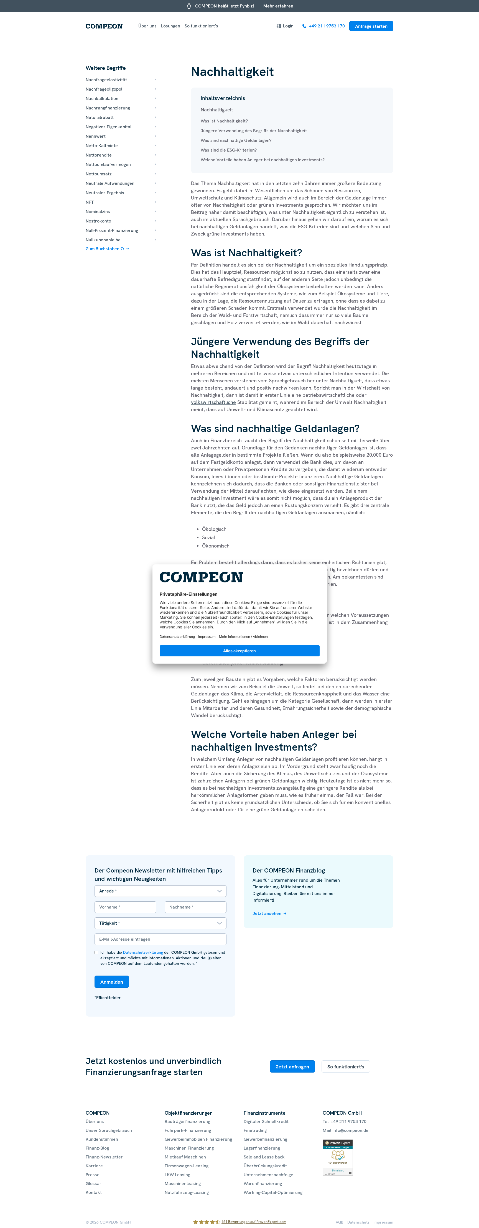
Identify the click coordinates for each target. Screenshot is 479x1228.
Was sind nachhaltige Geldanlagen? (236, 140)
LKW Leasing (177, 1175)
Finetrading (255, 1130)
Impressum (383, 1222)
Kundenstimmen (102, 1139)
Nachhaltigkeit (217, 109)
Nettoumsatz (99, 174)
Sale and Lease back (264, 1157)
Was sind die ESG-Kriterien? (229, 150)
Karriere (94, 1166)
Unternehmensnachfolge (268, 1175)
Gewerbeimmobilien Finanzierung (198, 1139)
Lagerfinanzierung (262, 1148)
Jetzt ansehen (267, 913)
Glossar (93, 1183)
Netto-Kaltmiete (102, 146)
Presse (93, 1175)
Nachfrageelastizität (106, 80)
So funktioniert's (345, 1066)
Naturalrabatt (100, 117)
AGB (339, 1222)
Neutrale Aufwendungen (110, 183)
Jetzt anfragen (292, 1066)
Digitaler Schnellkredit (266, 1121)
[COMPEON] (104, 26)
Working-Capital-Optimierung (273, 1192)
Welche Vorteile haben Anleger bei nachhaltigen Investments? (263, 160)
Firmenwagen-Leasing (186, 1166)
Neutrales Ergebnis (105, 193)
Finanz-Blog (97, 1148)
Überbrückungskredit (265, 1166)
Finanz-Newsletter (104, 1157)
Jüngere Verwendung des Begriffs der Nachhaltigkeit (254, 131)
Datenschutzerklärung (143, 952)
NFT (90, 202)
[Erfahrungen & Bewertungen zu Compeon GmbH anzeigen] (338, 1142)
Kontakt (94, 1192)
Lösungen (170, 26)
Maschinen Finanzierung (189, 1148)
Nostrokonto (98, 221)
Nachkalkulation (102, 98)
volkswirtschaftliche (213, 402)
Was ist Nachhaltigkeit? (224, 121)
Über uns (147, 26)
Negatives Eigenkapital (108, 127)
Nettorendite (99, 155)
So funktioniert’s (201, 26)
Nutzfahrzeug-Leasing (187, 1192)
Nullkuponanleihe (103, 240)
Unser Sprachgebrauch (109, 1130)
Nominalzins (98, 211)
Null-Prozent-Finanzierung (112, 230)
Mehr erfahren (278, 6)
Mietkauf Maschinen (185, 1157)
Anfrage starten (371, 26)
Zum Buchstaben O (105, 249)
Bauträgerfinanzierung (187, 1121)
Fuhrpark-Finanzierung (188, 1130)
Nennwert (96, 136)
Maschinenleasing (183, 1183)
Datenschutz (358, 1222)
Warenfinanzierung (263, 1183)
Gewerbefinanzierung (265, 1139)
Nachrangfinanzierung (108, 108)
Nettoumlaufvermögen (108, 164)
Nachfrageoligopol (104, 89)
